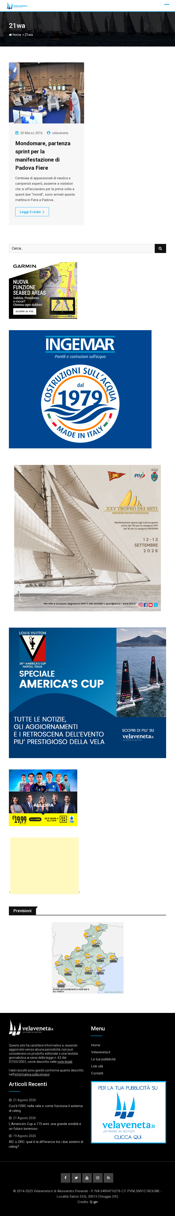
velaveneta (60, 133)
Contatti (97, 1073)
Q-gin (94, 1202)
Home (16, 35)
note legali (64, 1062)
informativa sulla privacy (32, 1074)
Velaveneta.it (100, 1052)
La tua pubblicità (103, 1059)
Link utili (97, 1066)
